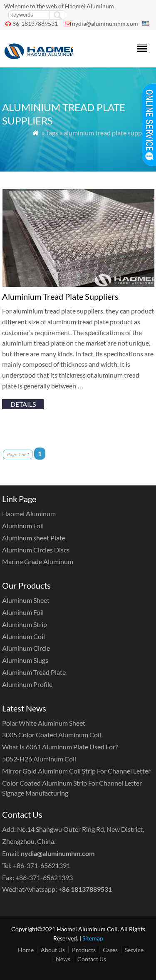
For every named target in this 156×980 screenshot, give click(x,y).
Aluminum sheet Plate (33, 538)
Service (134, 949)
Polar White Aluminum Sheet (43, 723)
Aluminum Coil (23, 636)
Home (26, 949)
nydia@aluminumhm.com (105, 23)
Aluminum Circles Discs (35, 550)
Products (84, 949)
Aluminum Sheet (26, 600)
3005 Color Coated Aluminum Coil (51, 735)
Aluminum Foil (23, 526)
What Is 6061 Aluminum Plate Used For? (60, 747)
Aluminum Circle (26, 648)
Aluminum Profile (27, 684)
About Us (53, 949)
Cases (110, 949)
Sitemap (92, 938)
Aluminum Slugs (25, 660)
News (63, 959)
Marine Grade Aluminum (37, 561)
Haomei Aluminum (29, 513)
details (23, 404)
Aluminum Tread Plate (34, 672)
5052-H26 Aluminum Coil (39, 759)
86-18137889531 (35, 23)
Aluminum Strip (24, 624)
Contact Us (91, 959)
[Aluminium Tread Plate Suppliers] (78, 285)
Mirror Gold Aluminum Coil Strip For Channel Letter (76, 771)
